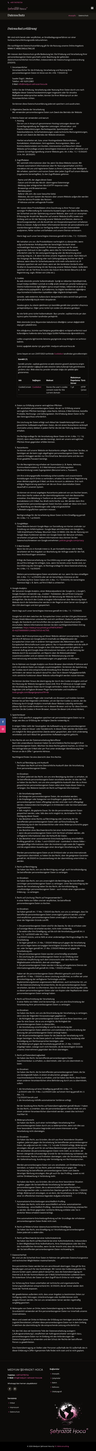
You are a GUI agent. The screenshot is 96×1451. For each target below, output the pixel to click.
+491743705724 (16, 2)
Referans (55, 1387)
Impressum (14, 1407)
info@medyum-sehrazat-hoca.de (32, 84)
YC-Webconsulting (62, 1446)
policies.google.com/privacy (71, 540)
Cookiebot (58, 353)
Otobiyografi (57, 1391)
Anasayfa (72, 15)
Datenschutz (15, 1412)
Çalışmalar (56, 1378)
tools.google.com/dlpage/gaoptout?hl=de (30, 692)
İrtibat (12, 1403)
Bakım (54, 1382)
